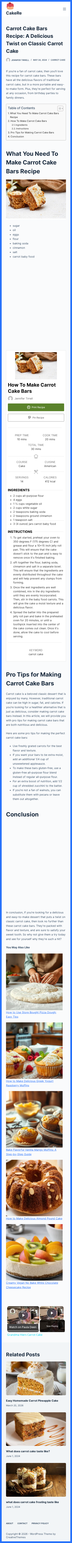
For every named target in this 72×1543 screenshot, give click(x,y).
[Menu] (64, 9)
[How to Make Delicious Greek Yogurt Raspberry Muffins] (34, 1050)
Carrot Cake (58, 60)
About (9, 1523)
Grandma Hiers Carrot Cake (23, 1312)
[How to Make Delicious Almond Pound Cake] (34, 1188)
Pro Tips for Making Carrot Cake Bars (32, 132)
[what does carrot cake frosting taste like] (36, 1480)
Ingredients (21, 125)
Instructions (22, 128)
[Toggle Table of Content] (58, 108)
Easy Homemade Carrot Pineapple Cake (32, 1400)
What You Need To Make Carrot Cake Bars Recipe (34, 115)
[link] (12, 1311)
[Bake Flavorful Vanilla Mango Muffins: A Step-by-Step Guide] (34, 1119)
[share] (32, 1310)
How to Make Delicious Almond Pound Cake (34, 1218)
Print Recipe (38, 407)
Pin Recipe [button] (38, 417)
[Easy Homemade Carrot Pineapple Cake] (36, 1378)
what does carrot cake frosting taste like (32, 1502)
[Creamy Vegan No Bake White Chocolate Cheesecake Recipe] (34, 1252)
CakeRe (14, 13)
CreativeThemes (16, 1537)
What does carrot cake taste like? (28, 1451)
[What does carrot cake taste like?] (36, 1429)
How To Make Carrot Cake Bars (29, 121)
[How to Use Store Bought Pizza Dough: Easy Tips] (34, 982)
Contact (22, 1523)
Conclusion (17, 136)
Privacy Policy (40, 1523)
